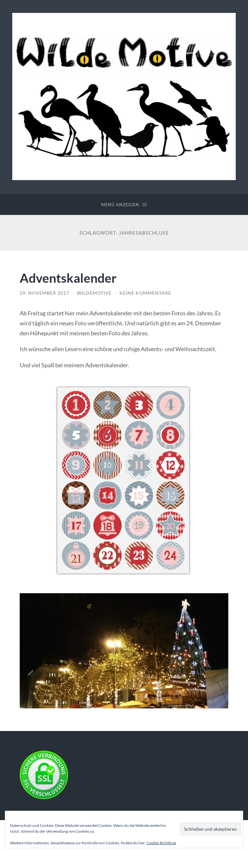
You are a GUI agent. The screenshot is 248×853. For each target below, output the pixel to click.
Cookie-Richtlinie (161, 842)
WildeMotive (94, 293)
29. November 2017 (44, 293)
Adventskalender (68, 277)
